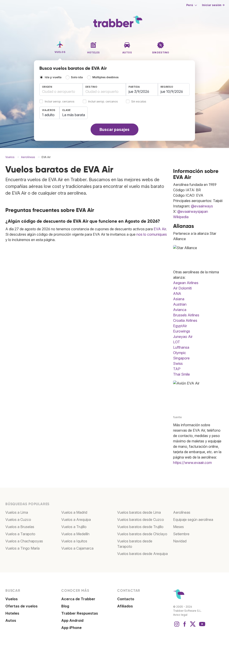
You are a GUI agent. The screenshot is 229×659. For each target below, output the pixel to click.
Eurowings (181, 331)
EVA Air (160, 229)
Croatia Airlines (185, 320)
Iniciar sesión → (213, 5)
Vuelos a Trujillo (74, 526)
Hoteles (12, 613)
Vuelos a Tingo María (22, 548)
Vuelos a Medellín (75, 534)
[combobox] (61, 89)
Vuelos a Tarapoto (20, 534)
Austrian (180, 304)
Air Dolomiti (182, 288)
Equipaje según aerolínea (193, 519)
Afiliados (125, 606)
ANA (177, 293)
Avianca (179, 309)
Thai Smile (181, 374)
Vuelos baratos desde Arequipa (142, 553)
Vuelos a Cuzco (18, 519)
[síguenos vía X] (192, 626)
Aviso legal (180, 614)
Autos (10, 620)
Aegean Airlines (185, 283)
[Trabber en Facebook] (184, 626)
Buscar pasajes (114, 129)
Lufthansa (181, 347)
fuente (177, 417)
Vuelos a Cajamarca (77, 548)
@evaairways (202, 206)
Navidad (180, 541)
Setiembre (181, 534)
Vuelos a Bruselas (19, 526)
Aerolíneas (181, 512)
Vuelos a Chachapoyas (24, 541)
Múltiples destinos (105, 77)
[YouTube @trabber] (201, 626)
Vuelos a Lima (16, 512)
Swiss (178, 363)
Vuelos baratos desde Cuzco (140, 519)
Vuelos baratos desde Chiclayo (142, 534)
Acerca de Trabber (78, 599)
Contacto (125, 599)
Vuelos (11, 599)
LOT (176, 342)
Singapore (181, 358)
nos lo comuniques (151, 234)
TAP (176, 369)
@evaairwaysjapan (192, 211)
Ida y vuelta (53, 77)
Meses (178, 526)
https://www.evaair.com (192, 462)
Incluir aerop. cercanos (59, 101)
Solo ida (77, 77)
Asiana (178, 299)
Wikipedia (181, 217)
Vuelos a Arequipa (76, 519)
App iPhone (71, 627)
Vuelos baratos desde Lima (139, 512)
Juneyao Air (183, 336)
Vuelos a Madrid (74, 512)
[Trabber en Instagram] (176, 626)
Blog (65, 606)
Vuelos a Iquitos (74, 541)
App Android (72, 620)
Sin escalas (138, 101)
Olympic (179, 352)
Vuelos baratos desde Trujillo (140, 526)
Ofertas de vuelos (21, 606)
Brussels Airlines (186, 315)
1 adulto (48, 115)
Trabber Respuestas (79, 613)
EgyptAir (180, 326)
